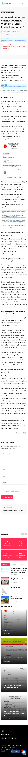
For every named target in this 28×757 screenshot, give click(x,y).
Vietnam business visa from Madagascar (17, 598)
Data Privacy (19, 745)
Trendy (22, 564)
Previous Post (10, 507)
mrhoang (14, 574)
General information (7, 12)
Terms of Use (11, 745)
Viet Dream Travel (14, 749)
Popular (14, 564)
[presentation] (22, 534)
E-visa (3, 101)
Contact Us (4, 745)
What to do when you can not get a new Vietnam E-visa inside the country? (18, 570)
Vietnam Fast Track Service (13, 510)
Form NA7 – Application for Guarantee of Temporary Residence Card (14, 713)
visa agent (22, 287)
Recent (5, 564)
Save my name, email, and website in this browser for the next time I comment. (12, 490)
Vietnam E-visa (15, 587)
